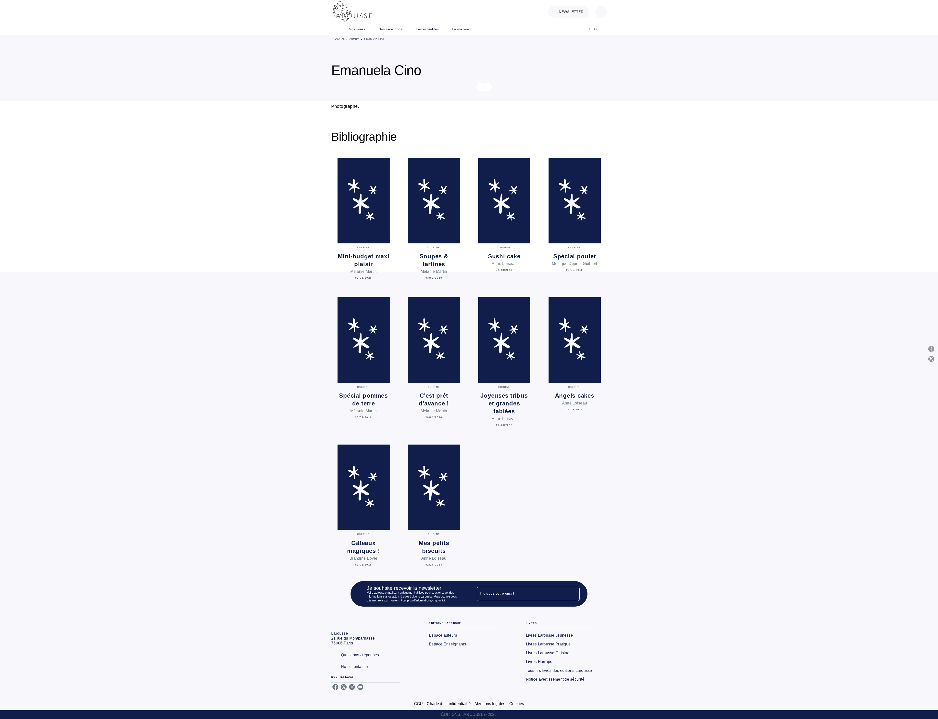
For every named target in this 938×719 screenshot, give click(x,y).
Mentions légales (490, 704)
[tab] (338, 29)
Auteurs (354, 39)
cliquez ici (438, 600)
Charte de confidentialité (449, 704)
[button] (568, 12)
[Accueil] (351, 11)
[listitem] (335, 687)
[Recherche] (601, 12)
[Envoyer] (574, 594)
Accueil (339, 39)
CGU (418, 704)
